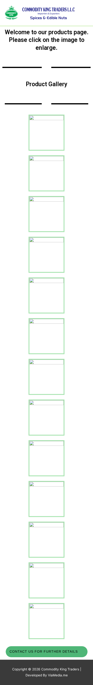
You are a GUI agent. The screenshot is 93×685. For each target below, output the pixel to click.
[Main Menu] (83, 13)
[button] (47, 651)
